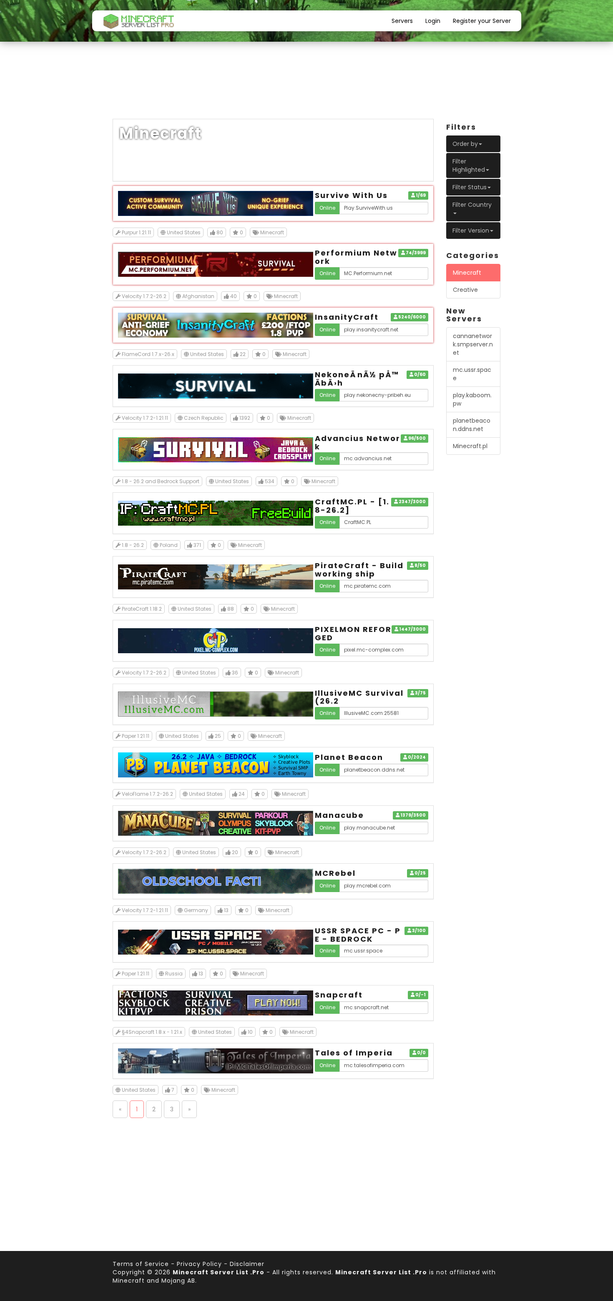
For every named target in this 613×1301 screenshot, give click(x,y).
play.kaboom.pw (472, 399)
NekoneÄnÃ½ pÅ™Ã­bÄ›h (357, 378)
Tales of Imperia (354, 1053)
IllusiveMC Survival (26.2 (359, 697)
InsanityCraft (347, 317)
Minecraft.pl (470, 446)
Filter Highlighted (468, 165)
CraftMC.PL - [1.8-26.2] (352, 505)
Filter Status (469, 187)
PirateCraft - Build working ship (359, 569)
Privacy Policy (199, 1264)
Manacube (339, 815)
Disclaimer (247, 1264)
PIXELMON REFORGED (353, 633)
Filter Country (472, 205)
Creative (465, 290)
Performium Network (356, 257)
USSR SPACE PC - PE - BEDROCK (358, 934)
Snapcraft (339, 995)
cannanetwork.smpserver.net (473, 344)
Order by (465, 144)
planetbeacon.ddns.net (471, 424)
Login (432, 21)
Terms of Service (141, 1264)
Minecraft (467, 272)
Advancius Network (357, 442)
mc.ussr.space (472, 374)
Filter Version (470, 230)
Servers (402, 21)
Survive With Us (351, 195)
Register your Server (482, 21)
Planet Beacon (349, 757)
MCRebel (335, 873)
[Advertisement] (306, 87)
